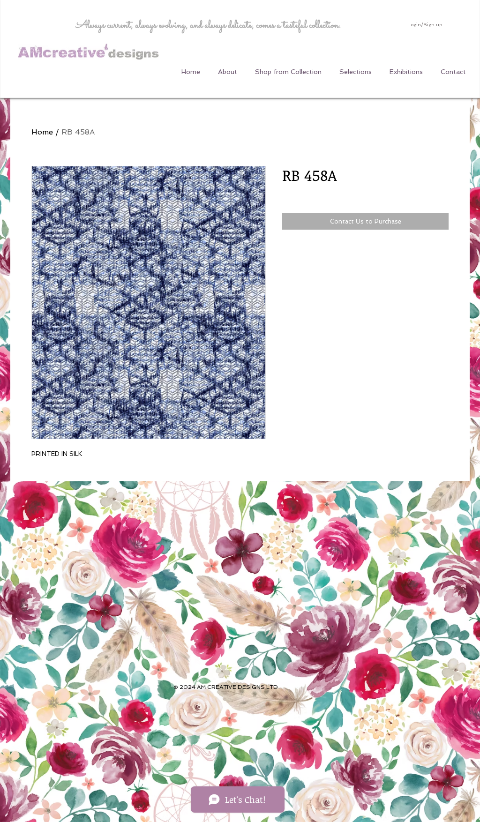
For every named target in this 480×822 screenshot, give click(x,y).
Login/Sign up (425, 24)
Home (42, 131)
